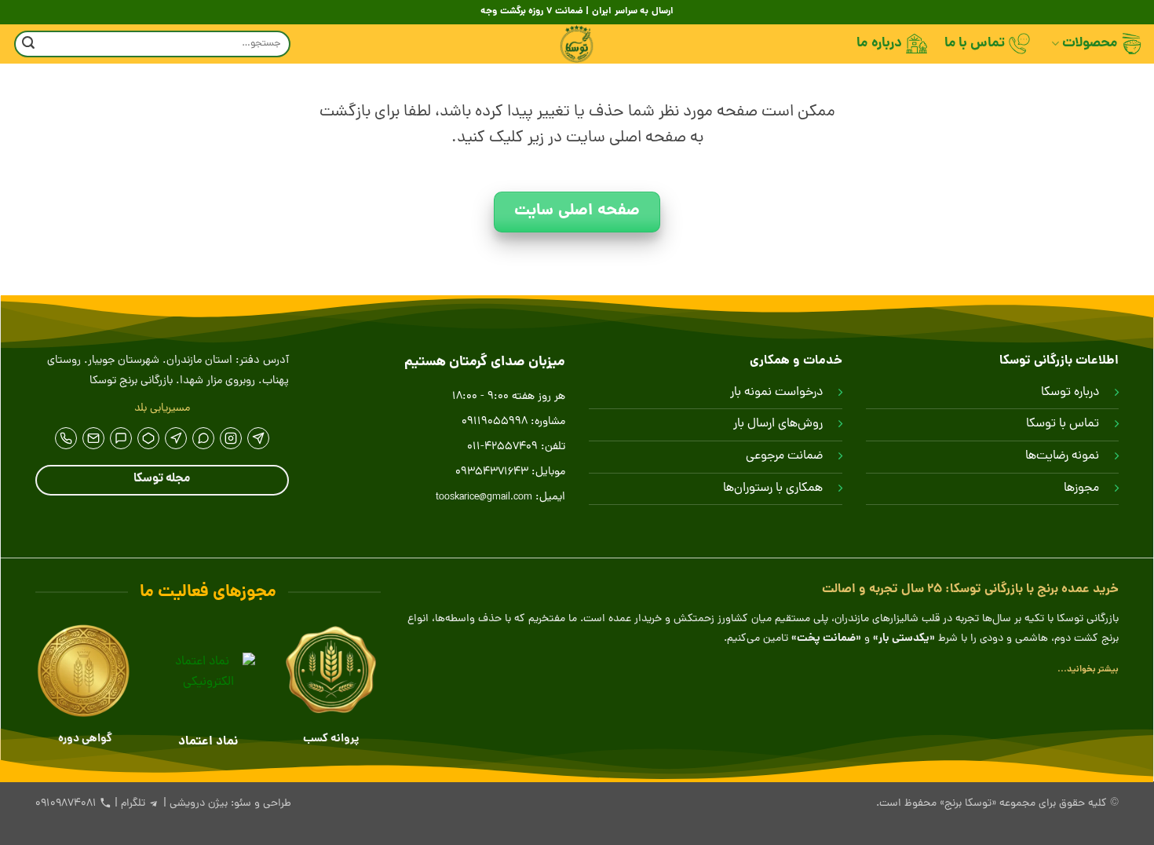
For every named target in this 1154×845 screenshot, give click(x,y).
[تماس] (66, 438)
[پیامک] (93, 438)
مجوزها (1081, 488)
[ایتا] (176, 438)
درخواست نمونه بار (776, 392)
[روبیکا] (148, 438)
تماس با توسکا (1062, 424)
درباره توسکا (1070, 392)
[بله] (121, 438)
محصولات (1089, 43)
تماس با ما (975, 43)
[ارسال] (28, 44)
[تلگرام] (258, 438)
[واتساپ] (203, 438)
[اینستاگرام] (231, 438)
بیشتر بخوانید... (1088, 669)
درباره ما (878, 43)
